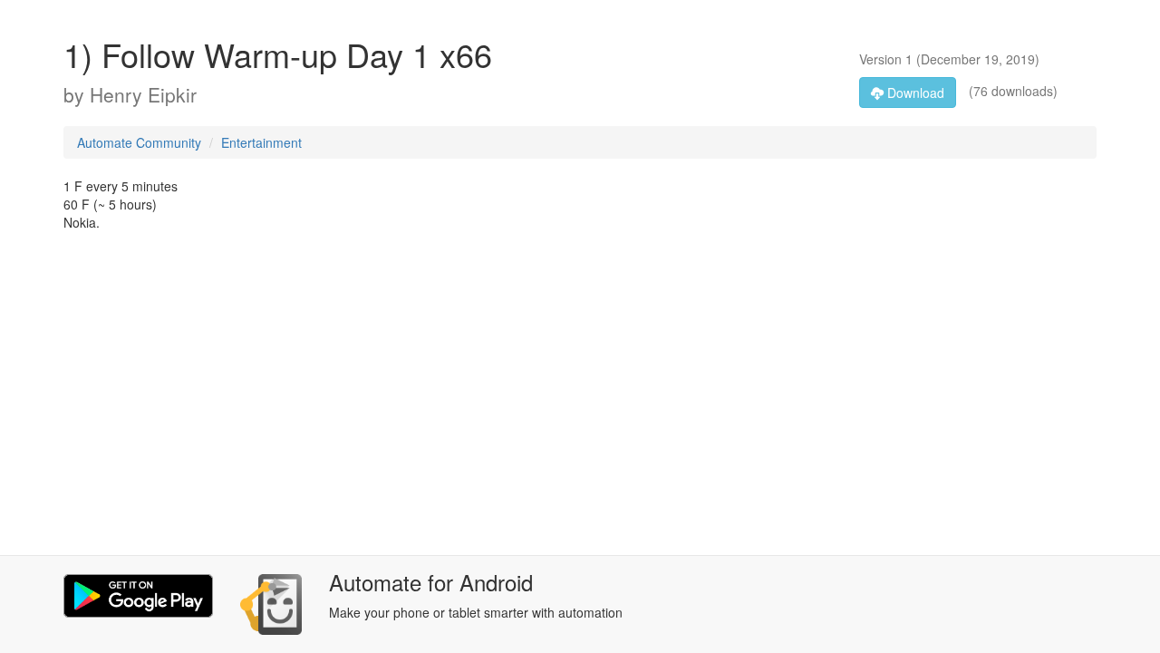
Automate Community (139, 142)
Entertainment (261, 142)
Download (914, 92)
